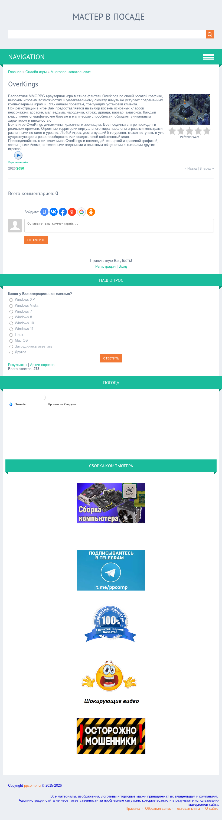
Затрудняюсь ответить (33, 346)
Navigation (26, 57)
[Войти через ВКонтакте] (54, 212)
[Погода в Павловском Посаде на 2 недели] (62, 404)
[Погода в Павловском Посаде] (43, 399)
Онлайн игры (36, 72)
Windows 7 (23, 311)
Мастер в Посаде (109, 16)
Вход (123, 266)
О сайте (211, 808)
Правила (133, 808)
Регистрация (105, 266)
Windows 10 (24, 323)
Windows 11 (24, 329)
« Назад (191, 168)
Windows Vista (26, 305)
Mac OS (21, 340)
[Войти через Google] (81, 212)
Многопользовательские (71, 72)
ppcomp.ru (32, 785)
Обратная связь (158, 808)
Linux (19, 335)
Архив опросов (42, 365)
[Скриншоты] (189, 109)
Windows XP (25, 299)
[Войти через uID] (44, 212)
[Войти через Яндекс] (72, 212)
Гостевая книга (187, 808)
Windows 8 (23, 317)
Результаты (17, 365)
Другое (20, 352)
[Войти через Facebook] (63, 212)
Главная (14, 72)
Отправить (36, 240)
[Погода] (18, 404)
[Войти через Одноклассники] (91, 212)
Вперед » (207, 168)
